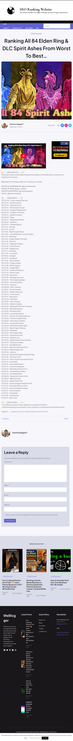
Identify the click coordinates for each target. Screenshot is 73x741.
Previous (5, 419)
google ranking (16, 411)
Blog (40, 623)
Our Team (42, 626)
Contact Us (42, 631)
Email (6, 495)
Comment (8, 462)
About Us (42, 620)
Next (66, 419)
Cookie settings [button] (34, 738)
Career (41, 628)
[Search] (67, 26)
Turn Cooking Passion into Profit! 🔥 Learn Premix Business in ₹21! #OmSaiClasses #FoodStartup (12, 584)
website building (30, 411)
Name (6, 485)
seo (23, 411)
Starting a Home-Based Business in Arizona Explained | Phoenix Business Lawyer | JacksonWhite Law (36, 585)
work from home (42, 411)
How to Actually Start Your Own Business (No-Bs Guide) (59, 582)
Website (7, 505)
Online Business (36, 34)
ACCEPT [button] (45, 738)
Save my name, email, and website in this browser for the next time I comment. (32, 515)
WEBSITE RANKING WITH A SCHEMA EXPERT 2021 (29, 707)
